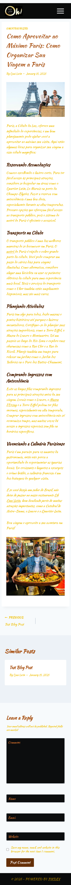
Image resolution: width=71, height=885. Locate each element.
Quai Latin (16, 74)
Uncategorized (17, 28)
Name (12, 798)
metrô (10, 251)
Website (13, 836)
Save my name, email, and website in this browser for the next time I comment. (35, 849)
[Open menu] (60, 11)
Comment (14, 742)
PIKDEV (54, 879)
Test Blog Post (14, 621)
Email (12, 817)
